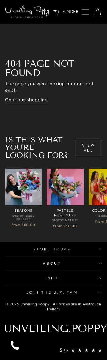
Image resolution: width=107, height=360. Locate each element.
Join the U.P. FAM (52, 292)
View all (88, 147)
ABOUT (52, 263)
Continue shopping (26, 99)
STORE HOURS (51, 249)
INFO (52, 277)
